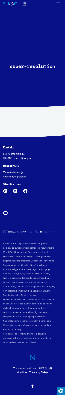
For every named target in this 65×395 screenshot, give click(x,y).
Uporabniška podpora (14, 176)
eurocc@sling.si (22, 158)
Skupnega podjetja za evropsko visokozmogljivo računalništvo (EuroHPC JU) (28, 247)
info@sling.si (18, 153)
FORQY (44, 372)
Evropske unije (38, 261)
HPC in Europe (10, 334)
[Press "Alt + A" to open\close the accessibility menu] (61, 391)
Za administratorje (13, 172)
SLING (48, 368)
